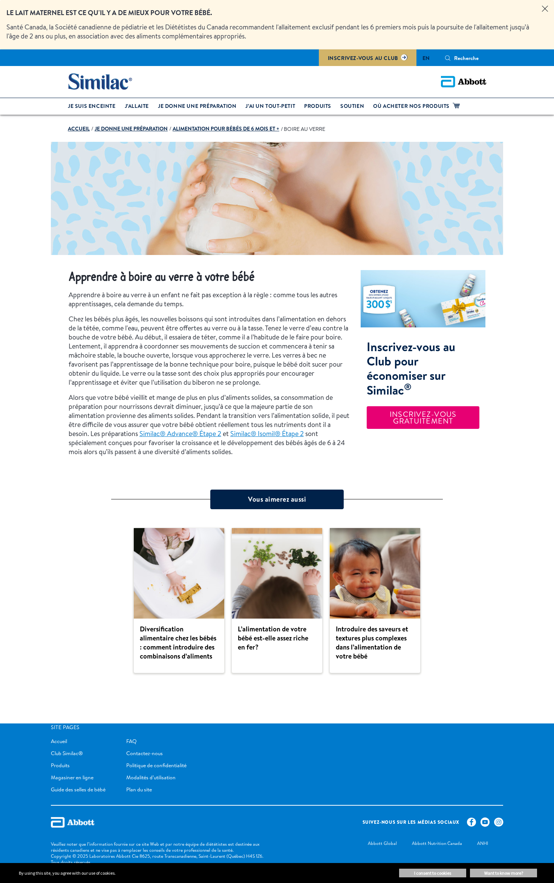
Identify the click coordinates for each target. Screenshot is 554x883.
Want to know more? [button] (503, 873)
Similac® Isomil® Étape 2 (267, 433)
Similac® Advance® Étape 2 (180, 433)
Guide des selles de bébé (78, 789)
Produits (60, 765)
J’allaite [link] (137, 106)
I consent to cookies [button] (432, 873)
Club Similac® (67, 753)
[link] (79, 129)
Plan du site (139, 789)
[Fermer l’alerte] (545, 9)
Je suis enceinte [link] (92, 106)
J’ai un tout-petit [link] (270, 106)
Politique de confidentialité (156, 765)
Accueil (59, 741)
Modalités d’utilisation (151, 777)
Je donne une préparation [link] (197, 106)
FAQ (131, 741)
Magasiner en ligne (72, 777)
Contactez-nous (144, 753)
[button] (447, 58)
